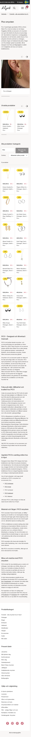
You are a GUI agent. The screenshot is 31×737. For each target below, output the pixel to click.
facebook (6, 594)
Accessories (5, 633)
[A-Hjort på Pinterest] (17, 723)
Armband (3, 622)
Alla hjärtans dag (6, 654)
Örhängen (4, 617)
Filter (3, 150)
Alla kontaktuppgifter (15, 732)
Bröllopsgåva (5, 678)
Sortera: (3, 155)
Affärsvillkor (4, 707)
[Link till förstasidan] (6, 8)
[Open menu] (22, 8)
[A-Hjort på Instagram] (12, 723)
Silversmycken (5, 673)
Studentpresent (5, 662)
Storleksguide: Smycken (8, 715)
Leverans (4, 694)
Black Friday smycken (7, 665)
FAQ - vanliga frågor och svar (9, 710)
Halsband (4, 625)
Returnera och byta (6, 702)
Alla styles (4, 638)
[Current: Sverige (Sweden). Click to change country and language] (26, 2)
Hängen (3, 630)
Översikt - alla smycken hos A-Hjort (11, 615)
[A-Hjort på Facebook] (7, 723)
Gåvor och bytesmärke (7, 699)
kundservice (4, 538)
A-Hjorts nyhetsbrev (7, 691)
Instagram (14, 594)
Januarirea (4, 652)
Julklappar (4, 667)
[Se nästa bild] (26, 56)
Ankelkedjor (4, 628)
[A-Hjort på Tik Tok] (22, 723)
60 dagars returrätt (21, 2)
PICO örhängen (9, 483)
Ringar (3, 620)
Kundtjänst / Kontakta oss (8, 712)
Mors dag (4, 659)
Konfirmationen (5, 657)
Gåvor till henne (5, 675)
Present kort (4, 697)
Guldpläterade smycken (8, 670)
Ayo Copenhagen (6, 581)
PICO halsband (9, 493)
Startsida (3, 14)
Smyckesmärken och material (9, 704)
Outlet (3, 636)
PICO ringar (8, 487)
